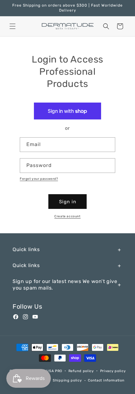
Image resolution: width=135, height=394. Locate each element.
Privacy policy (113, 371)
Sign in (67, 202)
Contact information (106, 380)
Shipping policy (67, 380)
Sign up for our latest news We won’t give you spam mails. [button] (65, 284)
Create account (67, 216)
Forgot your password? (39, 179)
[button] (12, 26)
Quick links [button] (26, 249)
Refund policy (81, 371)
